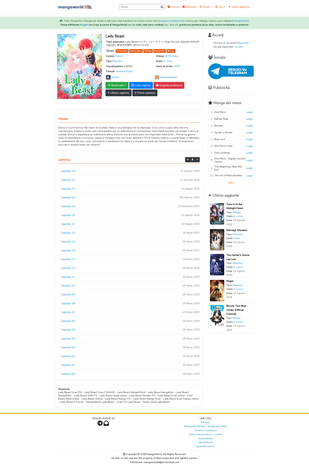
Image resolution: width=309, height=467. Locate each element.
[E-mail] (107, 424)
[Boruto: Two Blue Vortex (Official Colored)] (217, 315)
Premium (205, 422)
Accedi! (239, 46)
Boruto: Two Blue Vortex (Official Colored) (236, 310)
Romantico (159, 50)
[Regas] (217, 290)
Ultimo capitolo (119, 93)
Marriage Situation (236, 230)
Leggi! (249, 112)
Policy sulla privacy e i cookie (205, 434)
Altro (231, 182)
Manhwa (117, 61)
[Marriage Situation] (217, 239)
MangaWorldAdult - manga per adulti (205, 426)
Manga (236, 212)
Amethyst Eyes (124, 71)
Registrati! (243, 43)
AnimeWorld (205, 438)
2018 (176, 66)
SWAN (119, 56)
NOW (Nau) (171, 56)
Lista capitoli (142, 85)
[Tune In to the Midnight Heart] (217, 213)
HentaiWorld (205, 442)
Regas (230, 281)
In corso (167, 61)
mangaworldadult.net (171, 21)
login (85, 24)
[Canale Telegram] (100, 424)
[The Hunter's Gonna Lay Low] (217, 264)
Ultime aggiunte (240, 7)
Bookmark (191, 7)
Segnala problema (170, 85)
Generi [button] (206, 7)
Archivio (175, 7)
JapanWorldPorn (205, 446)
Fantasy (148, 50)
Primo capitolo (145, 93)
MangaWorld (241, 21)
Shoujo (171, 50)
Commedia (121, 50)
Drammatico (136, 50)
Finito (237, 238)
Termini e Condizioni (205, 430)
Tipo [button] (220, 7)
